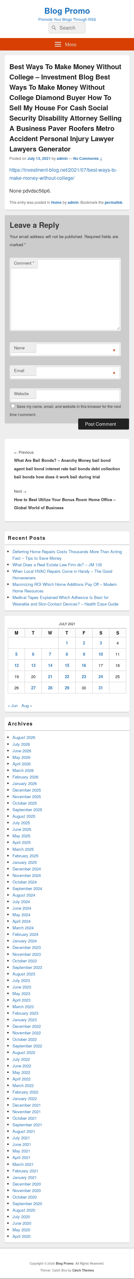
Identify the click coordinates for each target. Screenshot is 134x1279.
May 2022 (21, 1072)
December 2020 (26, 1184)
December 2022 (26, 1026)
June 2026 (21, 751)
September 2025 (27, 809)
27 (33, 688)
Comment (24, 263)
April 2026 (21, 764)
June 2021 (21, 1144)
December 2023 (26, 947)
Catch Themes (83, 1270)
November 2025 (26, 796)
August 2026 (23, 737)
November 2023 (26, 954)
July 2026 (21, 744)
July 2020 (21, 1216)
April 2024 (21, 921)
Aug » (27, 705)
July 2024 (21, 901)
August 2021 (23, 1131)
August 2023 (23, 974)
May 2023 (21, 993)
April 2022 (21, 1079)
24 (100, 676)
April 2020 (21, 1236)
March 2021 (23, 1164)
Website (21, 393)
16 (84, 665)
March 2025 (23, 849)
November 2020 (26, 1190)
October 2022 (24, 1039)
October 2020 (24, 1197)
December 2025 (26, 790)
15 (67, 665)
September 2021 (27, 1125)
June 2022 (21, 1066)
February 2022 (25, 1092)
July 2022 (21, 1059)
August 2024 (23, 895)
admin (62, 158)
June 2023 (21, 987)
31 (100, 688)
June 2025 (21, 829)
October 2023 (24, 961)
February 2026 (25, 777)
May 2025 (21, 836)
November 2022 (26, 1033)
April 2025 (21, 842)
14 (50, 665)
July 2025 (21, 823)
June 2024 (21, 908)
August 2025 (23, 816)
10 (100, 654)
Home (56, 202)
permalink (113, 202)
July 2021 (21, 1138)
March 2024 (23, 928)
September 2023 (27, 967)
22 (67, 676)
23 (84, 676)
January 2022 (24, 1098)
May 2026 (21, 757)
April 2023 (21, 1000)
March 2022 (23, 1085)
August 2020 (23, 1210)
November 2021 (26, 1111)
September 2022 (27, 1046)
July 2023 (21, 980)
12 (16, 665)
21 (50, 676)
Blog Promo (67, 10)
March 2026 (23, 770)
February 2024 (25, 934)
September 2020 (27, 1203)
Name (19, 348)
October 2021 (24, 1118)
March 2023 (23, 1006)
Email (19, 370)
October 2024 (24, 882)
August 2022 (23, 1052)
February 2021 (25, 1171)
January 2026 (24, 783)
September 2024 (27, 888)
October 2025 (24, 803)
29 (67, 688)
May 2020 (21, 1230)
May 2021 (21, 1151)
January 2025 (24, 862)
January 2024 (24, 941)
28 (50, 688)
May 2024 (21, 914)
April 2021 (21, 1157)
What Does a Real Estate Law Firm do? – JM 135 (57, 565)
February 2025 (25, 856)
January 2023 (24, 1020)
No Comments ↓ (88, 158)
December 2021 (26, 1105)
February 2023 (25, 1013)
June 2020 (21, 1223)
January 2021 (24, 1177)
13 (33, 665)
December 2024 (26, 869)
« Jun (13, 705)
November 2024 (26, 875)
